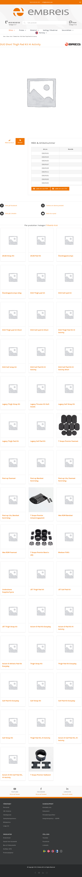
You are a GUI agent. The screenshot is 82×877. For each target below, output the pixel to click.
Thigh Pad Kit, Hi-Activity (40, 738)
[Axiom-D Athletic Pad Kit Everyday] (13, 637)
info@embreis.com (47, 2)
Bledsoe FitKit (63, 552)
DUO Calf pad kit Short (39, 330)
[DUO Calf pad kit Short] (41, 303)
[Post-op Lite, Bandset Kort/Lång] (13, 488)
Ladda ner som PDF (42, 188)
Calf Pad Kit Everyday (10, 701)
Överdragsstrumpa (65, 256)
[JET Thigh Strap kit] (13, 600)
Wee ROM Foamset (9, 552)
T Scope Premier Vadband (40, 775)
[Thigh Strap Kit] (41, 637)
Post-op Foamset (8, 478)
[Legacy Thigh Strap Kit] (13, 377)
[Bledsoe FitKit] (69, 526)
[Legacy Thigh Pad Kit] (13, 414)
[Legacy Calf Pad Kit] (41, 414)
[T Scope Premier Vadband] (41, 748)
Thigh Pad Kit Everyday (67, 664)
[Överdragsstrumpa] (69, 229)
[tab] (9, 141)
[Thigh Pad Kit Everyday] (69, 637)
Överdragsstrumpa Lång (11, 293)
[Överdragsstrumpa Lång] (13, 266)
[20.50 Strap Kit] (13, 229)
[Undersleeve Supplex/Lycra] (13, 563)
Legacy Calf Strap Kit (66, 404)
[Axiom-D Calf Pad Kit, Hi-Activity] (69, 711)
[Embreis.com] (41, 8)
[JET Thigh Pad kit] (41, 563)
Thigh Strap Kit (36, 664)
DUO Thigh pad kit (37, 293)
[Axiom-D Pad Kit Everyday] (41, 600)
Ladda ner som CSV (61, 188)
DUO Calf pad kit (65, 293)
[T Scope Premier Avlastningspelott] (41, 488)
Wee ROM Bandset (65, 515)
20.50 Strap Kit (8, 256)
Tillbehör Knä (16, 36)
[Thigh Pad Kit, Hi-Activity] (41, 711)
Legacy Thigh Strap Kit (11, 404)
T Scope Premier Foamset (68, 441)
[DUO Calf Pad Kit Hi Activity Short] (69, 340)
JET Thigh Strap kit (9, 627)
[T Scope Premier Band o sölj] (41, 526)
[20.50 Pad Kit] (41, 229)
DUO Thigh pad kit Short (12, 330)
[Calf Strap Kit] (41, 674)
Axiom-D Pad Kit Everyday (40, 627)
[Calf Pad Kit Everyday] (13, 674)
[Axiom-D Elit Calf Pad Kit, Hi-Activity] (13, 748)
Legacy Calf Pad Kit (37, 441)
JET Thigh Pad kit (37, 589)
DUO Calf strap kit (9, 367)
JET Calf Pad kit (64, 589)
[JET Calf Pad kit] (69, 563)
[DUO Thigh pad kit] (41, 266)
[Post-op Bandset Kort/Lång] (41, 451)
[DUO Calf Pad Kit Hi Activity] (41, 340)
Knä (11, 36)
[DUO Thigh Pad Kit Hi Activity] (69, 303)
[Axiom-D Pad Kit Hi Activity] (69, 600)
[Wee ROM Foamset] (13, 526)
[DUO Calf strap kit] (13, 340)
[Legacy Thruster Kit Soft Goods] (41, 377)
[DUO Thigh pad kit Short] (13, 303)
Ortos (8, 36)
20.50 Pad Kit (35, 256)
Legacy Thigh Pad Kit (10, 441)
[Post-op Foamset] (13, 451)
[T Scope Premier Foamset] (69, 414)
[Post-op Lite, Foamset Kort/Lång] (69, 451)
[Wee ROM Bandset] (69, 488)
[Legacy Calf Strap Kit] (69, 377)
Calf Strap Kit (35, 701)
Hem (4, 36)
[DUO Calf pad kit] (69, 266)
